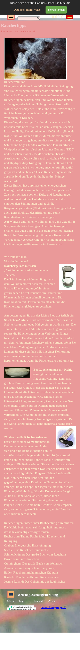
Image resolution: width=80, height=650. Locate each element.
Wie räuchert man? (25, 31)
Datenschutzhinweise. (27, 9)
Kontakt (38, 600)
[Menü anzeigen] (11, 16)
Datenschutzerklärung (23, 609)
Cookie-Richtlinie (22, 607)
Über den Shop (15, 600)
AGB (51, 600)
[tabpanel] (40, 142)
